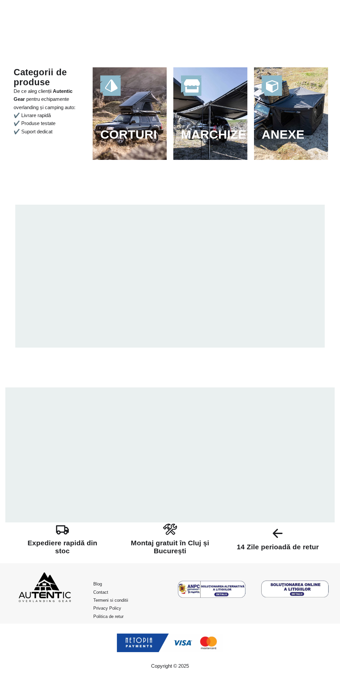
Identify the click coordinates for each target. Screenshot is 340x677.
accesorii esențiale (216, 471)
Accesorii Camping (59, 242)
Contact (100, 592)
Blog (97, 583)
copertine (311, 463)
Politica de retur (108, 616)
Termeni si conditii (110, 600)
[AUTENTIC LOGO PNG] (45, 589)
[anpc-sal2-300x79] (295, 589)
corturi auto (282, 463)
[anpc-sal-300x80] (212, 589)
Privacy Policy (107, 608)
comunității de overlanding (221, 508)
